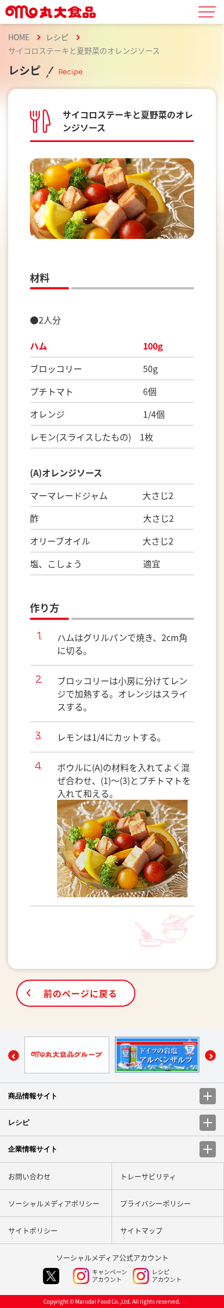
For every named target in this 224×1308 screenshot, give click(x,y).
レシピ (57, 36)
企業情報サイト (33, 1149)
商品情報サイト (33, 1096)
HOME (18, 36)
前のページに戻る (80, 993)
